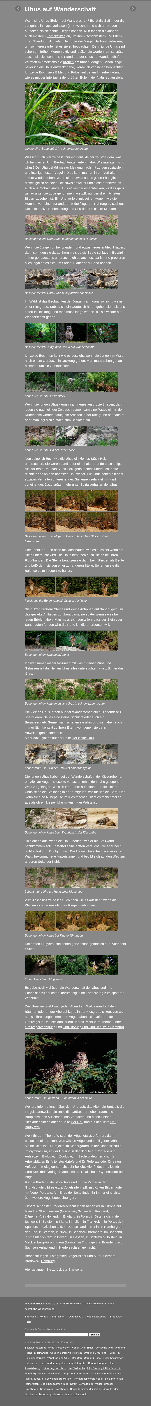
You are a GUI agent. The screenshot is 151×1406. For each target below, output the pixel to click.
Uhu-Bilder (87, 1347)
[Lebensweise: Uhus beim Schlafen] (102, 445)
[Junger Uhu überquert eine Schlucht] (40, 763)
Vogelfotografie (77, 1363)
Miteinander (41, 1352)
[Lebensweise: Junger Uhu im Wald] (40, 342)
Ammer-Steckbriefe (76, 1394)
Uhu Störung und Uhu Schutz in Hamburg (93, 1027)
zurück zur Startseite (67, 1269)
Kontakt (44, 1316)
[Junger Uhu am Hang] (102, 886)
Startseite (30, 1316)
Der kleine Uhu (83, 738)
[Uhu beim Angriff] (40, 649)
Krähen (68, 62)
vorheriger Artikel (18, 8)
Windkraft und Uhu (58, 1357)
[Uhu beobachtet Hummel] (40, 234)
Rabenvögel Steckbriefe (54, 1388)
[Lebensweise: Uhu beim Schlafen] (71, 445)
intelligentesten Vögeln (48, 172)
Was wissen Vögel (72, 1141)
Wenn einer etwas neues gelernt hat (83, 178)
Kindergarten (79, 1146)
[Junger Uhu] (40, 886)
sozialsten (115, 167)
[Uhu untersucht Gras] (40, 698)
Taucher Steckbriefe (49, 1373)
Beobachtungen (97, 1363)
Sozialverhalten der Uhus (98, 484)
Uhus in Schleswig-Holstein (66, 1352)
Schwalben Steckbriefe (58, 1378)
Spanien (31, 1227)
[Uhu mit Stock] (40, 509)
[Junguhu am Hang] (71, 886)
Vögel (78, 1135)
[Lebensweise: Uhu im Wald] (40, 391)
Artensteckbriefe (63, 1161)
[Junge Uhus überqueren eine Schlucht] (102, 763)
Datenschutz (76, 1316)
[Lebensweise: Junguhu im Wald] (71, 342)
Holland (52, 1216)
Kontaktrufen (56, 36)
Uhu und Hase (92, 1357)
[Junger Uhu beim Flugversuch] (40, 974)
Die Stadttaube (76, 1368)
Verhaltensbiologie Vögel (88, 1378)
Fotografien (58, 1256)
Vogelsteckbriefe (96, 1316)
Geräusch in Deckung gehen (64, 361)
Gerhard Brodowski (70, 1303)
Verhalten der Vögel (90, 1383)
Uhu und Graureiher (95, 1352)
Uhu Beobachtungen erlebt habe (71, 162)
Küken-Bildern (104, 1187)
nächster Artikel (133, 8)
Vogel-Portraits (41, 1192)
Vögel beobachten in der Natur (59, 1383)
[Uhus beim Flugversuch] (102, 974)
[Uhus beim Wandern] (40, 827)
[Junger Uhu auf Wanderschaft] (40, 288)
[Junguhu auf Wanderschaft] (71, 288)
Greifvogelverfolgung (40, 1027)
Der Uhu (77, 1122)
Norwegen (68, 1211)
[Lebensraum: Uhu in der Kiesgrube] (102, 827)
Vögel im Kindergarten (76, 1373)
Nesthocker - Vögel (67, 1347)
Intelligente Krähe (106, 1141)
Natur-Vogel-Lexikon (51, 1394)
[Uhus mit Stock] (71, 531)
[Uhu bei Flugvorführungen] (40, 930)
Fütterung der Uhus (54, 1368)
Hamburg (48, 1261)
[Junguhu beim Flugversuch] (71, 974)
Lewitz (70, 1242)
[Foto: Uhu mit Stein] (40, 595)
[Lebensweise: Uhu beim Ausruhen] (40, 445)
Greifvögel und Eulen (104, 1373)
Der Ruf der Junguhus (53, 1363)
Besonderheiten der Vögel (85, 1388)
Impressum (58, 1316)
